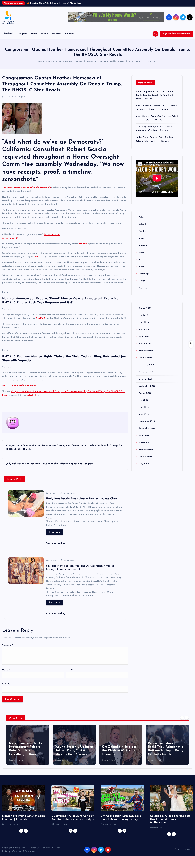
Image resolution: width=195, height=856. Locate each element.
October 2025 (145, 379)
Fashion (142, 231)
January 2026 (145, 358)
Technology (144, 274)
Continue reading (56, 543)
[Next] (187, 718)
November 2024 (147, 421)
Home (39, 62)
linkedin (44, 34)
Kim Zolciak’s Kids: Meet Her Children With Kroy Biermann (72, 750)
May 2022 (144, 464)
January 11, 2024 (52, 234)
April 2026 (144, 337)
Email (69, 670)
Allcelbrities (32, 395)
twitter (34, 34)
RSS (140, 260)
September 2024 (147, 428)
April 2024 (144, 435)
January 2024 (145, 457)
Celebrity (143, 224)
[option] (27, 745)
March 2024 (145, 443)
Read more (54, 532)
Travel (142, 281)
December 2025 (146, 365)
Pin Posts (56, 34)
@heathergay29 (10, 238)
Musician (143, 245)
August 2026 (145, 308)
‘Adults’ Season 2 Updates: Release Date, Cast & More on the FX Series (27, 750)
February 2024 (146, 450)
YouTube (143, 288)
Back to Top (185, 850)
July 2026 (143, 315)
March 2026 (145, 344)
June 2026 (144, 322)
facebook (8, 34)
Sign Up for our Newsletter (176, 34)
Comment (7, 645)
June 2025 (144, 407)
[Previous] (182, 718)
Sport (141, 267)
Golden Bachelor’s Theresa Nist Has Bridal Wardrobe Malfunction (170, 819)
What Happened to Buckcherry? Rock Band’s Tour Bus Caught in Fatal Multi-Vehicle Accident (155, 95)
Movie (142, 238)
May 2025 (144, 414)
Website (6, 684)
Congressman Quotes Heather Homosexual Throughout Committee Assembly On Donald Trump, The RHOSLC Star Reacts (101, 62)
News (141, 252)
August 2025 (145, 393)
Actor (141, 217)
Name (6, 670)
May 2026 (144, 329)
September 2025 (147, 386)
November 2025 (147, 372)
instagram (22, 34)
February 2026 (146, 351)
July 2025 (143, 400)
